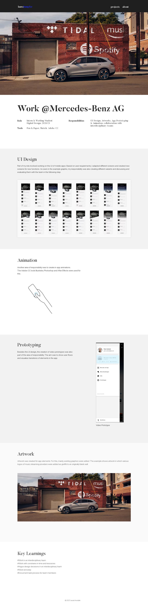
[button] (121, 419)
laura (20, 7)
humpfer (27, 7)
